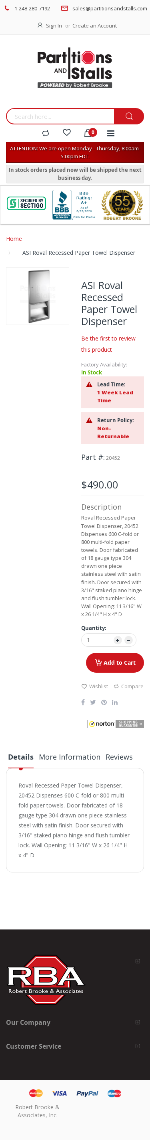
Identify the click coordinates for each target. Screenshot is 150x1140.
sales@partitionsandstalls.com (109, 8)
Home (14, 238)
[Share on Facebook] (83, 703)
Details (21, 757)
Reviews (119, 757)
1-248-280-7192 (32, 8)
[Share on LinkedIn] (115, 703)
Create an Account (94, 25)
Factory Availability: (104, 364)
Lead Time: (111, 384)
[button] (115, 724)
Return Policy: (115, 420)
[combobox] (60, 116)
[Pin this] (104, 703)
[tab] (21, 760)
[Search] (129, 116)
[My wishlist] (67, 134)
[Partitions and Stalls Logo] (75, 73)
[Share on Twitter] (93, 703)
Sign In (54, 25)
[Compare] (46, 134)
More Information (69, 757)
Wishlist (98, 686)
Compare (132, 686)
